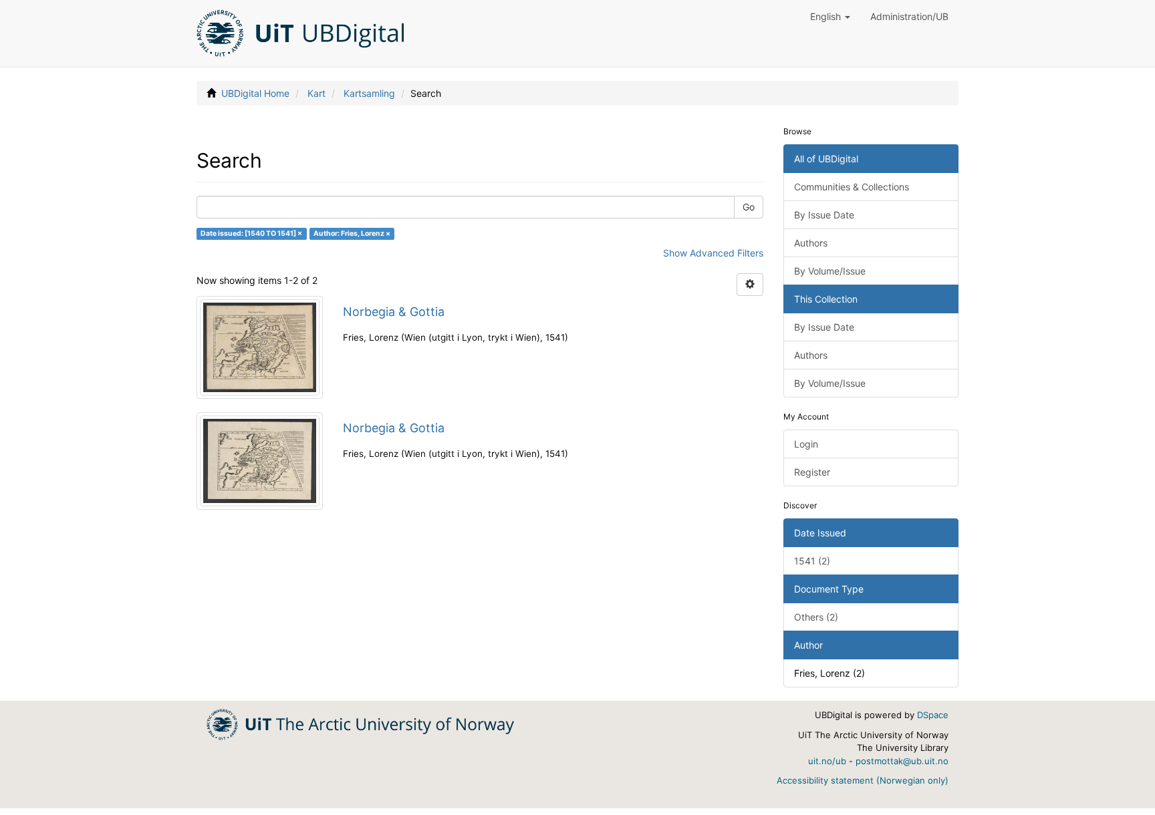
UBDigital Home (255, 93)
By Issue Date (824, 214)
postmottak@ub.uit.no (902, 761)
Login (806, 444)
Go (749, 206)
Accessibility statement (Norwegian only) (862, 780)
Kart (316, 93)
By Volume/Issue (830, 271)
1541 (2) (812, 560)
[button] (830, 16)
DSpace (932, 714)
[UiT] (360, 723)
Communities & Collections (851, 186)
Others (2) (816, 617)
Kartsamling (369, 93)
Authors (810, 243)
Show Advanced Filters (713, 253)
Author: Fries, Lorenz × (351, 233)
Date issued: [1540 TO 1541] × (251, 233)
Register (812, 472)
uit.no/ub (827, 761)
